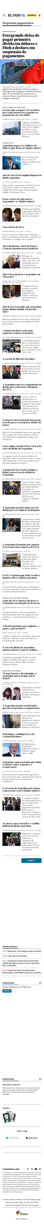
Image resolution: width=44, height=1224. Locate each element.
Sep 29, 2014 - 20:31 (13, 283)
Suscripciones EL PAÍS (31, 1202)
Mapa (21, 1202)
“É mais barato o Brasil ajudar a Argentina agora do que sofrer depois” (19, 676)
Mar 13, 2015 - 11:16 (22, 182)
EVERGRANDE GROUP (9, 31)
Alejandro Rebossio (9, 206)
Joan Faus (5, 741)
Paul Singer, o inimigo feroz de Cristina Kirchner (18, 735)
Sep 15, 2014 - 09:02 (33, 337)
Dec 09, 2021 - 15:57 (23, 87)
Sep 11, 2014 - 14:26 (33, 394)
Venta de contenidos (15, 1199)
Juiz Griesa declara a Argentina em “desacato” (21, 276)
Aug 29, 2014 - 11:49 (33, 429)
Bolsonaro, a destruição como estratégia (24, 951)
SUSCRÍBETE (32, 15)
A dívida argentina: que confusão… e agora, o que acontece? (20, 627)
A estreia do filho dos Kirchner (18, 359)
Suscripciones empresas (12, 1205)
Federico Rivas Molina (10, 152)
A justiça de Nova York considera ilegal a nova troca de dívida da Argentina (19, 472)
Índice (26, 1205)
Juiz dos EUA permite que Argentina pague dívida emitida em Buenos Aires (21, 309)
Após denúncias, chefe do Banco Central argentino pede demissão (20, 247)
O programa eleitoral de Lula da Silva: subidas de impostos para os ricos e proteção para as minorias (20, 963)
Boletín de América (11, 1085)
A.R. (3, 551)
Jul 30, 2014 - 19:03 (32, 795)
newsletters (8, 983)
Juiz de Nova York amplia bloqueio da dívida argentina (22, 176)
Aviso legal (26, 1199)
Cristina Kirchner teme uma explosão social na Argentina (17, 332)
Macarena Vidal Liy (9, 119)
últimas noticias (9, 947)
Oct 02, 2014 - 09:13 (23, 231)
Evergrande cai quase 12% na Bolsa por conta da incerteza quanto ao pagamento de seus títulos (20, 112)
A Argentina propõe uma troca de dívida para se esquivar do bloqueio (21, 509)
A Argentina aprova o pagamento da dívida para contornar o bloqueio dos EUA (21, 387)
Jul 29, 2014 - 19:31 (33, 830)
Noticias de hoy (34, 1205)
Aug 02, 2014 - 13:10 (33, 654)
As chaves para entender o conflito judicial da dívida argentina (21, 825)
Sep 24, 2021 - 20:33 (30, 119)
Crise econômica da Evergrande (13, 107)
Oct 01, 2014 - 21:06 (33, 253)
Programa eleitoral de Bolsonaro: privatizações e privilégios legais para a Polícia (21, 971)
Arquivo (6, 1108)
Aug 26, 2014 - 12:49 (33, 453)
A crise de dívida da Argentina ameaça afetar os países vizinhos (20, 649)
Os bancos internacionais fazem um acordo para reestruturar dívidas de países (21, 422)
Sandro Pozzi (7, 281)
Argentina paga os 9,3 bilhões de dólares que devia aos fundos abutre (21, 147)
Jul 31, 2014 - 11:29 (25, 741)
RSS (22, 1205)
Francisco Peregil (8, 712)
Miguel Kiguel (7, 633)
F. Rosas (13, 682)
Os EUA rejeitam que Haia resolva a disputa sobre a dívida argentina (21, 577)
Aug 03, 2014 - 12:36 (20, 633)
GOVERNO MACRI (7, 143)
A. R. (3, 182)
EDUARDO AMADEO (8, 231)
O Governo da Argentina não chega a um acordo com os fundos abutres (21, 789)
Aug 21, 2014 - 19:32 (33, 479)
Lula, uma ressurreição (17, 956)
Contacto (6, 1199)
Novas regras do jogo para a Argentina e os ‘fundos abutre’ (18, 200)
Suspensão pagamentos (17, 23)
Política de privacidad (12, 1202)
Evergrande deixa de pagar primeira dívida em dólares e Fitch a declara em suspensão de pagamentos (20, 45)
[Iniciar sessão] (40, 15)
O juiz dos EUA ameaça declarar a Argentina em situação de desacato (21, 602)
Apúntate (7, 991)
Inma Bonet (6, 87)
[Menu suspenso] (4, 15)
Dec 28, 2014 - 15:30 (33, 206)
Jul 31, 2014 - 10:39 (22, 771)
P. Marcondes (22, 682)
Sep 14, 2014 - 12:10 (33, 363)
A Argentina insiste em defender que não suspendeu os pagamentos (21, 707)
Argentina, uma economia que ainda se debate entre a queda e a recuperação (21, 764)
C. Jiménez (5, 682)
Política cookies (35, 1199)
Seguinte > (31, 860)
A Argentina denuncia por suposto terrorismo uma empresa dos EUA (20, 546)
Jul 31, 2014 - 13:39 (32, 712)
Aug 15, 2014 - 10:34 (22, 551)
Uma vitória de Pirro (13, 227)
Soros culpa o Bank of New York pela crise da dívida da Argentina (21, 447)
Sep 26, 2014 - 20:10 (33, 316)
